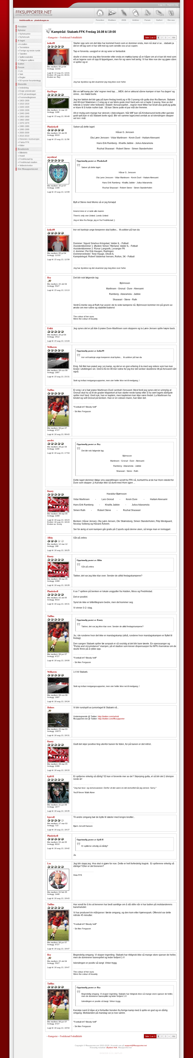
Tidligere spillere (26, 60)
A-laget (21, 40)
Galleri (21, 64)
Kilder (22, 145)
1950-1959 (24, 116)
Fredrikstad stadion (28, 162)
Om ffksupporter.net (28, 169)
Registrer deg (172, 5)
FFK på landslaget (27, 94)
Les (21, 71)
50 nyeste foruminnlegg (30, 80)
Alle (173, 37)
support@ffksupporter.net (136, 1045)
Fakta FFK (24, 142)
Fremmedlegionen (27, 97)
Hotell (22, 156)
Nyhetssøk (24, 37)
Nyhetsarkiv (25, 34)
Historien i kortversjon (29, 139)
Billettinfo (23, 152)
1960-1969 (24, 120)
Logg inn (162, 5)
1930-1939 (24, 110)
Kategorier (53, 37)
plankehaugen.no (41, 20)
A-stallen (23, 44)
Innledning (24, 88)
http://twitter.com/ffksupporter (111, 719)
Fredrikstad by (26, 159)
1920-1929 (24, 107)
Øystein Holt (111, 1047)
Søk (21, 74)
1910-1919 (24, 104)
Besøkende (23, 149)
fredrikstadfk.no (26, 20)
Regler (22, 77)
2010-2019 (24, 136)
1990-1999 (24, 129)
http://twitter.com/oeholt (108, 716)
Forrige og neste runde (29, 50)
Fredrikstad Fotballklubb (71, 37)
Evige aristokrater (27, 91)
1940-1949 (24, 113)
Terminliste (24, 47)
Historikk (22, 84)
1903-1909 (24, 100)
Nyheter (21, 30)
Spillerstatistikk (26, 57)
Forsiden (22, 26)
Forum (21, 67)
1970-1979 (24, 123)
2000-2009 (24, 132)
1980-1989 (24, 126)
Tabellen (23, 54)
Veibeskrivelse (26, 165)
